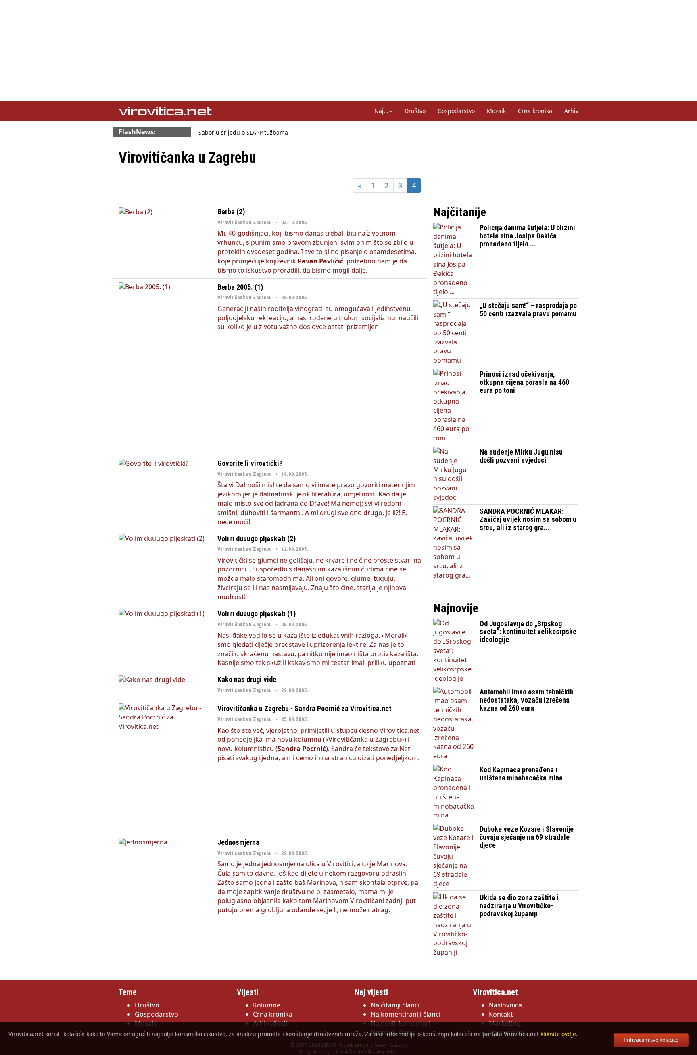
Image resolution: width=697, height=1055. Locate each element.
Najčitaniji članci (395, 1005)
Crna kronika (535, 111)
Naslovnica (505, 1005)
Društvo (415, 111)
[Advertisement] (270, 394)
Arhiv (571, 111)
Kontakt (501, 1014)
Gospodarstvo (456, 111)
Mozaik (496, 111)
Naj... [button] (381, 111)
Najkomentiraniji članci (405, 1014)
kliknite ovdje (558, 1034)
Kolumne (266, 1005)
